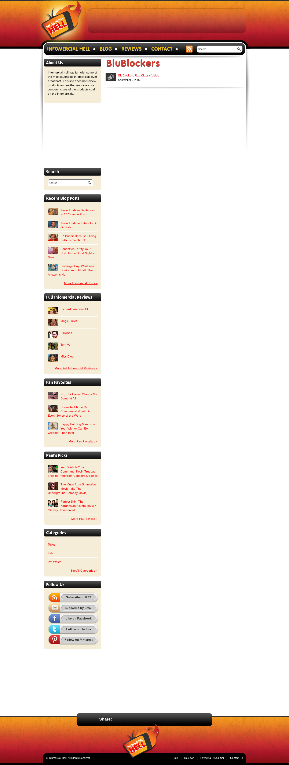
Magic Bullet (69, 321)
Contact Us (236, 758)
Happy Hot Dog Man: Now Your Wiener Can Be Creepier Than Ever (71, 428)
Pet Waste (54, 562)
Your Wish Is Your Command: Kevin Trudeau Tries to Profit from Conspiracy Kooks (73, 471)
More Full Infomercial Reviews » (76, 368)
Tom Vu (65, 344)
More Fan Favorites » (83, 441)
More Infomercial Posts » (81, 283)
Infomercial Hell (61, 21)
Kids (51, 553)
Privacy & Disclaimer (212, 758)
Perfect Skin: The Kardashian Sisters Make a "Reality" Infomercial (72, 506)
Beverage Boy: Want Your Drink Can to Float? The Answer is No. (71, 270)
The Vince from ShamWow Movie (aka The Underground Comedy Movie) (72, 489)
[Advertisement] (167, 20)
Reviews (131, 49)
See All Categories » (84, 570)
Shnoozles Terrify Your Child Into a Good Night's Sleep (71, 253)
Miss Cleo (67, 356)
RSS (189, 49)
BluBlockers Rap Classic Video (138, 75)
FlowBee (66, 332)
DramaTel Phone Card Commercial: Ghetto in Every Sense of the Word (69, 411)
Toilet (51, 544)
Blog (106, 49)
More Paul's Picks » (84, 518)
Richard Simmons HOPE (77, 309)
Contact (161, 49)
